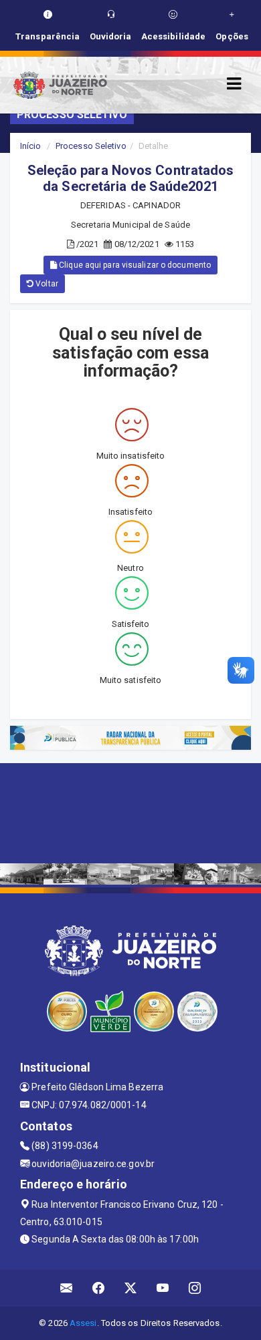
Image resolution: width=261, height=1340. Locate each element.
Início (30, 146)
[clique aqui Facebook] (98, 1288)
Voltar (45, 283)
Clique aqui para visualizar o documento (134, 265)
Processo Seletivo (91, 146)
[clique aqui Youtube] (163, 1288)
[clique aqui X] (131, 1288)
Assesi (83, 1323)
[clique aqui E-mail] (66, 1288)
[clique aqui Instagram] (195, 1288)
